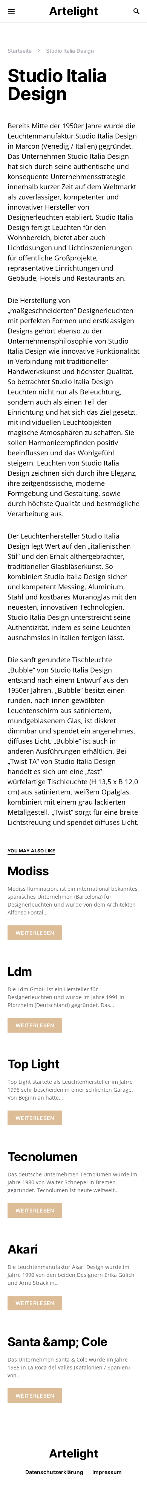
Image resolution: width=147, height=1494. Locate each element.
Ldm (20, 971)
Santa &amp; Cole (57, 1341)
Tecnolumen (42, 1156)
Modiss (28, 871)
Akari (23, 1249)
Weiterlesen (34, 933)
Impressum (107, 1472)
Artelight (73, 11)
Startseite (20, 50)
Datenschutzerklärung (54, 1472)
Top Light (33, 1064)
